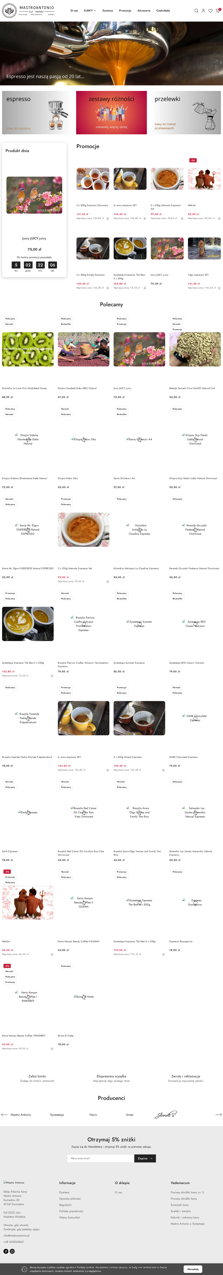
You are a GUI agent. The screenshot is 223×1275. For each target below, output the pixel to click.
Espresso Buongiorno (181, 941)
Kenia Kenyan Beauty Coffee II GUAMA (78, 941)
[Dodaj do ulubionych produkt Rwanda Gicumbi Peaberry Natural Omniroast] (217, 499)
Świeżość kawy (180, 1205)
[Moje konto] (203, 11)
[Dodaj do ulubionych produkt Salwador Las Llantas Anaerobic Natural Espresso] (217, 782)
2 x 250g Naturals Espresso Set (166, 206)
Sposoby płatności (70, 1199)
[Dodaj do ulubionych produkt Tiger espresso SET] (217, 230)
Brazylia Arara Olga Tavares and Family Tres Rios (137, 853)
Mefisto (192, 205)
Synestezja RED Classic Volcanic (187, 663)
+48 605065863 (13, 1242)
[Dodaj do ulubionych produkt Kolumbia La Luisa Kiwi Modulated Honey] (49, 319)
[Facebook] (5, 1251)
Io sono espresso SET (125, 205)
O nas (118, 1192)
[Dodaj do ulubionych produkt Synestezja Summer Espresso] (161, 593)
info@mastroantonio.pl (16, 1236)
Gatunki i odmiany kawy (185, 1217)
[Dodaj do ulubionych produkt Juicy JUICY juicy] (59, 160)
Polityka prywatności (71, 1211)
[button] (90, 10)
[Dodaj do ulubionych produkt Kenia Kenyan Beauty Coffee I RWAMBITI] (49, 966)
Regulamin (65, 1205)
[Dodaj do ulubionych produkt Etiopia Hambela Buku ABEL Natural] (105, 319)
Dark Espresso (10, 851)
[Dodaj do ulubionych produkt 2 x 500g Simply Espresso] (105, 230)
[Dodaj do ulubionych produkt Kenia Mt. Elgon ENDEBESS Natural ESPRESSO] (49, 499)
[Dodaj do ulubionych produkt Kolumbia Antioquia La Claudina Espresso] (161, 499)
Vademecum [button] (180, 1182)
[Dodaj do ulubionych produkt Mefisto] (217, 160)
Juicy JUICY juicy (34, 238)
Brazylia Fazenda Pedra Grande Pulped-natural (27, 757)
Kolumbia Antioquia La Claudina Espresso (136, 568)
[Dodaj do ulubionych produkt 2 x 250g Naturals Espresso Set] (179, 160)
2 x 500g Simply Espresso (90, 274)
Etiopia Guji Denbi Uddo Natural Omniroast (193, 478)
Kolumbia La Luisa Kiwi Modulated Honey (24, 388)
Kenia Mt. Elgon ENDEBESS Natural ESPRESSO (27, 568)
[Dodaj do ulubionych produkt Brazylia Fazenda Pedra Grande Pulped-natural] (49, 687)
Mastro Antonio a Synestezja (188, 1224)
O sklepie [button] (122, 1182)
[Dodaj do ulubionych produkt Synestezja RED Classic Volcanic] (217, 593)
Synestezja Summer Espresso (129, 663)
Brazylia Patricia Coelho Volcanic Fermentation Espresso (83, 664)
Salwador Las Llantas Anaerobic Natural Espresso (190, 853)
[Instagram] (12, 1251)
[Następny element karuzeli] (218, 1114)
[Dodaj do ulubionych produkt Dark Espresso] (49, 782)
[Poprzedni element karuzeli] (4, 1114)
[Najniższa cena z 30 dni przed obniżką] (107, 218)
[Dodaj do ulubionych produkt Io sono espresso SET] (142, 160)
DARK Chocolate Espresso (183, 757)
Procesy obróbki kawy (184, 1199)
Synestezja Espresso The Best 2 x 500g (129, 276)
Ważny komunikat (69, 1217)
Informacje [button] (67, 1182)
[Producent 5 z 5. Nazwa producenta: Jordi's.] (166, 1114)
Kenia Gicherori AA (124, 478)
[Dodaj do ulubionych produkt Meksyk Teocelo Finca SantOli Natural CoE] (217, 319)
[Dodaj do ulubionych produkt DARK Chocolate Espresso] (217, 687)
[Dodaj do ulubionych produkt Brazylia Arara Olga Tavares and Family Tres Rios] (161, 782)
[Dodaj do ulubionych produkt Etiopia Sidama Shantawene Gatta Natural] (49, 409)
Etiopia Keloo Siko (68, 478)
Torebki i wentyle (181, 1211)
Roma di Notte (66, 1035)
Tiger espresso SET (198, 274)
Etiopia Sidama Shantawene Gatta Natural (24, 478)
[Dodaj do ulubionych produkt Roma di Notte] (105, 966)
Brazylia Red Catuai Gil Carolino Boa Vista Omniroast (81, 853)
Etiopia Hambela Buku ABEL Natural (77, 388)
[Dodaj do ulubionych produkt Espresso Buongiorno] (217, 872)
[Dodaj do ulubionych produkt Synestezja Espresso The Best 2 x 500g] (142, 230)
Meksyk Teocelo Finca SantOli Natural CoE (192, 388)
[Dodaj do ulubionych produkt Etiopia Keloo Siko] (105, 409)
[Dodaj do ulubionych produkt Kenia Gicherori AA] (161, 409)
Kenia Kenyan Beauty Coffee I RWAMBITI (23, 1035)
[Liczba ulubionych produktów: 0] (210, 11)
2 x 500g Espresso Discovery (92, 205)
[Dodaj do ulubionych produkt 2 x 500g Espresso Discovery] (105, 160)
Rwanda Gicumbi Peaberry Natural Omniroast (194, 568)
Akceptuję (193, 1269)
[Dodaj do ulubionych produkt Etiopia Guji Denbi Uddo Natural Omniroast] (217, 409)
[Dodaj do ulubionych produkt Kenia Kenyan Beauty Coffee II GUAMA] (105, 872)
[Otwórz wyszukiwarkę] (196, 11)
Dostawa (64, 1192)
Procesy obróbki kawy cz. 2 (187, 1192)
